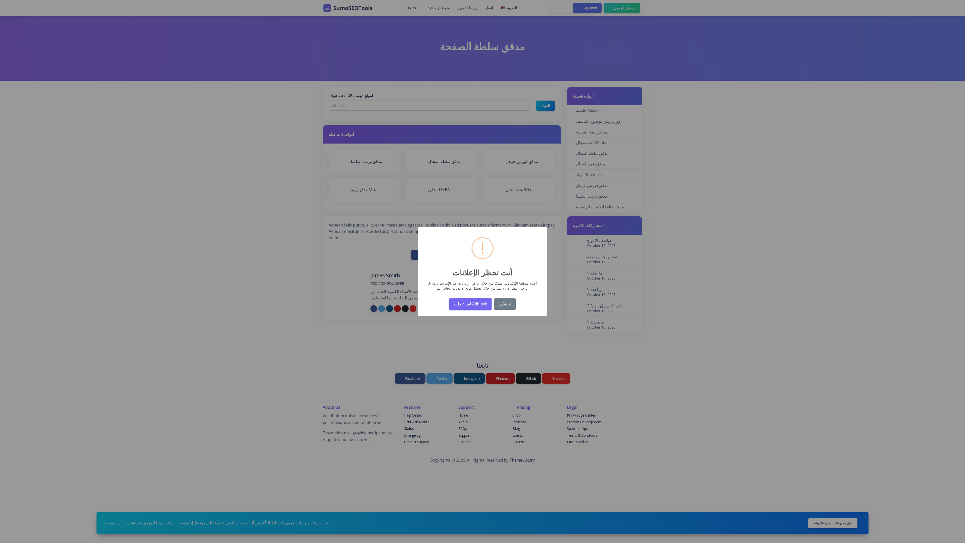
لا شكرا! (504, 304)
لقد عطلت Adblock (470, 304)
